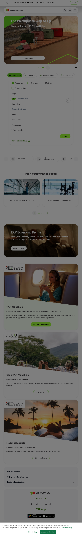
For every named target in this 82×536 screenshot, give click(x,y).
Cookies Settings (32, 532)
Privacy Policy (67, 528)
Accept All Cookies (48, 532)
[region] (41, 529)
